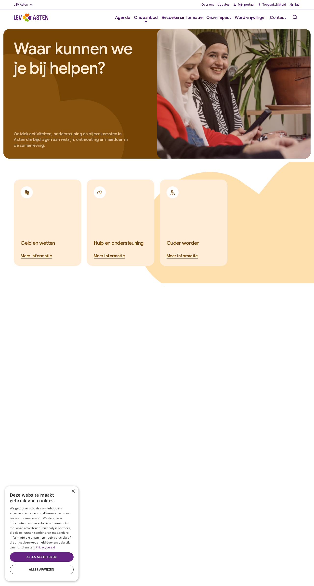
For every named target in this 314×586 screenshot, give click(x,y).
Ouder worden (183, 243)
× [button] (73, 491)
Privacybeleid (45, 547)
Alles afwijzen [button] (41, 569)
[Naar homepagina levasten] (31, 17)
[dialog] (41, 533)
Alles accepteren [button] (41, 557)
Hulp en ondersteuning (119, 243)
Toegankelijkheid (274, 5)
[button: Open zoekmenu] (295, 17)
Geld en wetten (38, 243)
